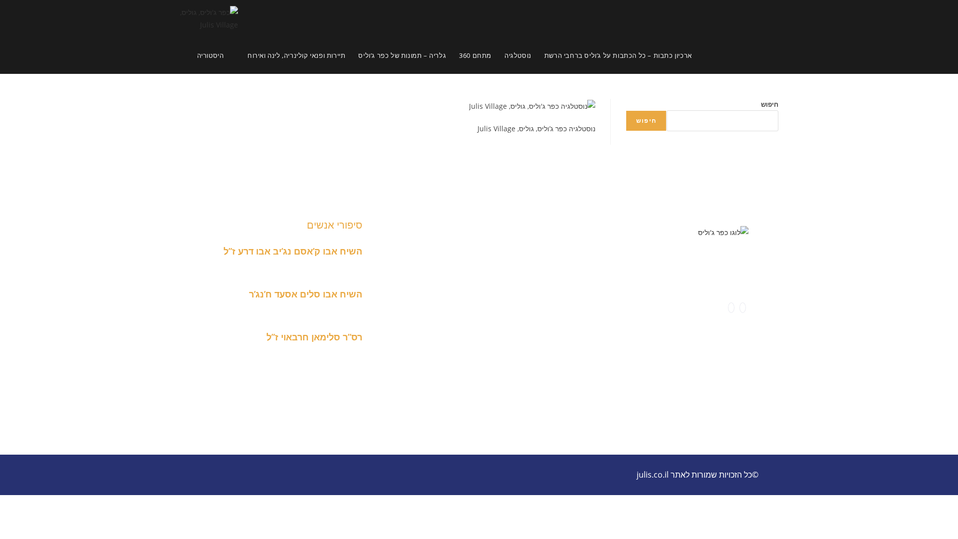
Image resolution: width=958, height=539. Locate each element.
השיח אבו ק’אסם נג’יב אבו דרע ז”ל (293, 251)
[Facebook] (742, 307)
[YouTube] (720, 307)
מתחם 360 (405, 245)
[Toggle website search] (708, 55)
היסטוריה (535, 232)
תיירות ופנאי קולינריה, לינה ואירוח (489, 282)
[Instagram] (731, 307)
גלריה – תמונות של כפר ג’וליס (446, 295)
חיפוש (769, 104)
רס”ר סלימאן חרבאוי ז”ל (314, 337)
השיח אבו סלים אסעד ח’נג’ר (305, 294)
